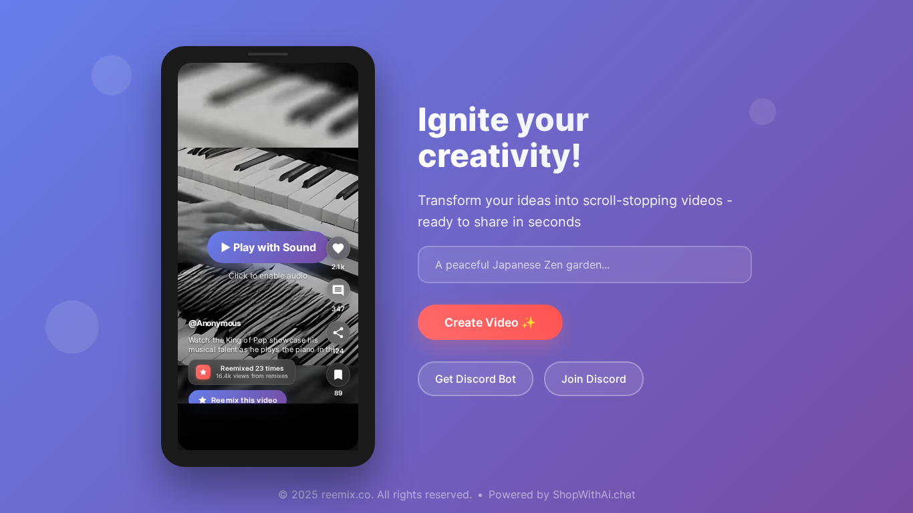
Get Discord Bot (475, 378)
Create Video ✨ (490, 322)
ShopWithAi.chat (594, 494)
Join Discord (593, 378)
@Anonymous (214, 323)
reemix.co (346, 494)
